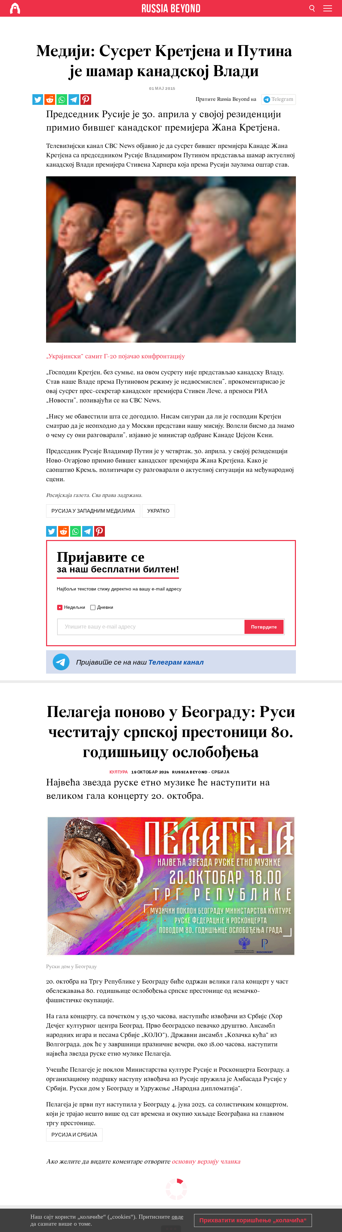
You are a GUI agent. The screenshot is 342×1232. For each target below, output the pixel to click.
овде (177, 1216)
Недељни (74, 607)
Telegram (282, 99)
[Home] (15, 8)
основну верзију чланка (206, 1162)
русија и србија (74, 1135)
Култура (119, 772)
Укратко (158, 511)
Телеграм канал (176, 662)
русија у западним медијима (93, 511)
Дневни (105, 607)
